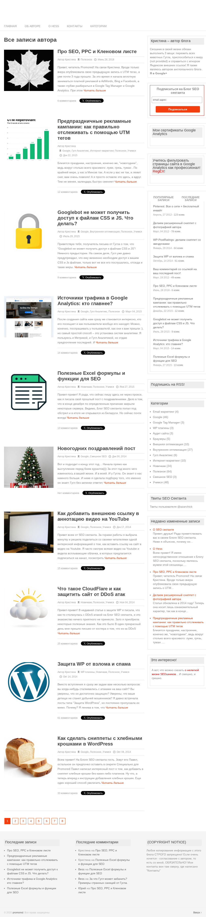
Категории (98, 26)
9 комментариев (67, 277)
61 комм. (179, 260)
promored (18, 912)
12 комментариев (67, 192)
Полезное (86, 59)
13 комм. (178, 365)
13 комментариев (67, 428)
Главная (10, 26)
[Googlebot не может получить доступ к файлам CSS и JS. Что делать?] (29, 231)
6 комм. (176, 290)
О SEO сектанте (163, 529)
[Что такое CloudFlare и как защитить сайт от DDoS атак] (29, 607)
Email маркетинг (163, 411)
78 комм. (176, 231)
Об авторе (32, 26)
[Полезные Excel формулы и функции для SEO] (29, 392)
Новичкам (86, 386)
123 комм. (179, 214)
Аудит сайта (161, 433)
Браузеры (159, 438)
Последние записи (191, 199)
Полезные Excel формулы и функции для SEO (91, 375)
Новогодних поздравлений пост (96, 448)
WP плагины (88, 672)
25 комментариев (67, 643)
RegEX (158, 171)
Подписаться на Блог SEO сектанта (178, 90)
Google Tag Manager (166, 422)
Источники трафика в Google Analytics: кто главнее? (93, 300)
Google (66, 150)
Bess (81, 869)
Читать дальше (94, 90)
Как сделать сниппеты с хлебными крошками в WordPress (100, 741)
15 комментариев (67, 568)
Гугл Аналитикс (80, 150)
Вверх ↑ (197, 912)
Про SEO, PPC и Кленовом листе (97, 51)
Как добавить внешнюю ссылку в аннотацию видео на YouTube (98, 516)
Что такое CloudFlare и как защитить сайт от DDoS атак (91, 591)
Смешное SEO (98, 456)
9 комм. (176, 331)
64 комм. (178, 248)
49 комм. (176, 277)
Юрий (82, 888)
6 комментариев (67, 100)
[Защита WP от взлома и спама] (29, 682)
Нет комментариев (68, 493)
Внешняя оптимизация (168, 444)
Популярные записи (163, 199)
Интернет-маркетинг (102, 150)
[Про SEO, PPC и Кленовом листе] (29, 70)
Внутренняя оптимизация (105, 231)
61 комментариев (67, 718)
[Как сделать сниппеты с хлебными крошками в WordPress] (29, 757)
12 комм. (179, 311)
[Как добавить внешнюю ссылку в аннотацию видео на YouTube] (29, 532)
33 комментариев (67, 793)
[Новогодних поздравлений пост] (29, 467)
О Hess (53, 26)
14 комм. (176, 348)
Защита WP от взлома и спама (94, 664)
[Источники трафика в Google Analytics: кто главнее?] (29, 316)
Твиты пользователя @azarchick (171, 506)
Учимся (132, 150)
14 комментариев (67, 352)
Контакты (74, 26)
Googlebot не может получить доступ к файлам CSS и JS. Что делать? (95, 218)
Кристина (70, 59)
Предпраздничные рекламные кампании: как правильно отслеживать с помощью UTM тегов (94, 129)
